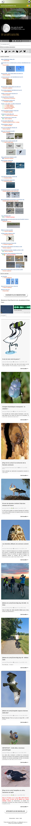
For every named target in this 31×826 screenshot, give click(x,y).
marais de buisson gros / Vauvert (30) (8, 117)
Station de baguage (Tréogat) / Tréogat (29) (9, 110)
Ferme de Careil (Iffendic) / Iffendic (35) (9, 127)
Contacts (17, 818)
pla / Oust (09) (4, 276)
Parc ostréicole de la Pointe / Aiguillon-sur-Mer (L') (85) (12, 250)
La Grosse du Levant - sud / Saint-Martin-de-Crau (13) (12, 76)
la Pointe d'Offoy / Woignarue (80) (8, 233)
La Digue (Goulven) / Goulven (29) (8, 100)
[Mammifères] (6, 51)
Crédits (20, 818)
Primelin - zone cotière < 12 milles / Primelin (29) (11, 103)
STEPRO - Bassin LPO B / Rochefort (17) (9, 93)
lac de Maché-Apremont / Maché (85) (8, 243)
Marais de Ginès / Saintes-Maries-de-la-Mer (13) (11, 86)
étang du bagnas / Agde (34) (7, 124)
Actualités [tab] (3, 315)
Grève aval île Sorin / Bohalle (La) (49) (9, 157)
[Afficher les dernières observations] (7, 47)
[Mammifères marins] (10, 51)
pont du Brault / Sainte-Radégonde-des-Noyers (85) (11, 253)
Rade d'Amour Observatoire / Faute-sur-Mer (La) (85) (12, 269)
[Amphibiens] (17, 51)
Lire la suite (23, 368)
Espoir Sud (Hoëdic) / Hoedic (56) (8, 180)
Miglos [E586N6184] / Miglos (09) (7, 59)
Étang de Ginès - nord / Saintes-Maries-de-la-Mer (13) (12, 73)
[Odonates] (21, 51)
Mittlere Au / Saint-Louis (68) (7, 230)
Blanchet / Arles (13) (5, 289)
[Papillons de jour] (24, 51)
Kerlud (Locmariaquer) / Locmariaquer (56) (10, 189)
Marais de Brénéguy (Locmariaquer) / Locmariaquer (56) (12, 199)
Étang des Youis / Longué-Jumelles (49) (9, 140)
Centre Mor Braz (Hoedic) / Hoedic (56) (9, 176)
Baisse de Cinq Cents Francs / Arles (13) (9, 286)
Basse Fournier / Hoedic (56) (7, 160)
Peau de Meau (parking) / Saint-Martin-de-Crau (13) (11, 90)
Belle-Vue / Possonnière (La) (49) (8, 131)
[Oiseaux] (2, 51)
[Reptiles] (13, 51)
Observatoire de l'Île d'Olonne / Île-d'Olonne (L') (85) (11, 246)
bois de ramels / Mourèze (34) (7, 120)
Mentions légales (12, 818)
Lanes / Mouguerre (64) (6, 215)
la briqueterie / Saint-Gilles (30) (7, 114)
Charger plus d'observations (15, 295)
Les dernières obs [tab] (5, 44)
